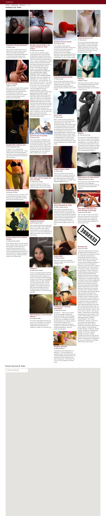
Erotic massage (11, 84)
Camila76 (33, 268)
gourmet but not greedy (38, 135)
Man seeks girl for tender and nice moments (40, 179)
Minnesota (22, 5)
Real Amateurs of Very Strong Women (40, 315)
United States (14, 5)
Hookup (8, 5)
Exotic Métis (58, 256)
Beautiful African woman (63, 42)
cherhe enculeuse (12, 190)
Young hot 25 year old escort (16, 45)
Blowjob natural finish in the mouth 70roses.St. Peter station (40, 47)
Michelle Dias (82, 247)
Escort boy (58, 115)
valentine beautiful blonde (63, 77)
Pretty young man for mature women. (16, 238)
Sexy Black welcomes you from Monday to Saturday (87, 209)
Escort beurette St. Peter (63, 205)
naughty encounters (37, 221)
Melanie (80, 133)
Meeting (81, 79)
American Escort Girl (85, 38)
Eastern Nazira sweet (61, 169)
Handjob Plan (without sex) (16, 145)
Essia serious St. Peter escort (88, 177)
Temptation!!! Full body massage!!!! (62, 307)
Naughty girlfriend (60, 346)
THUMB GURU (9, 2)
